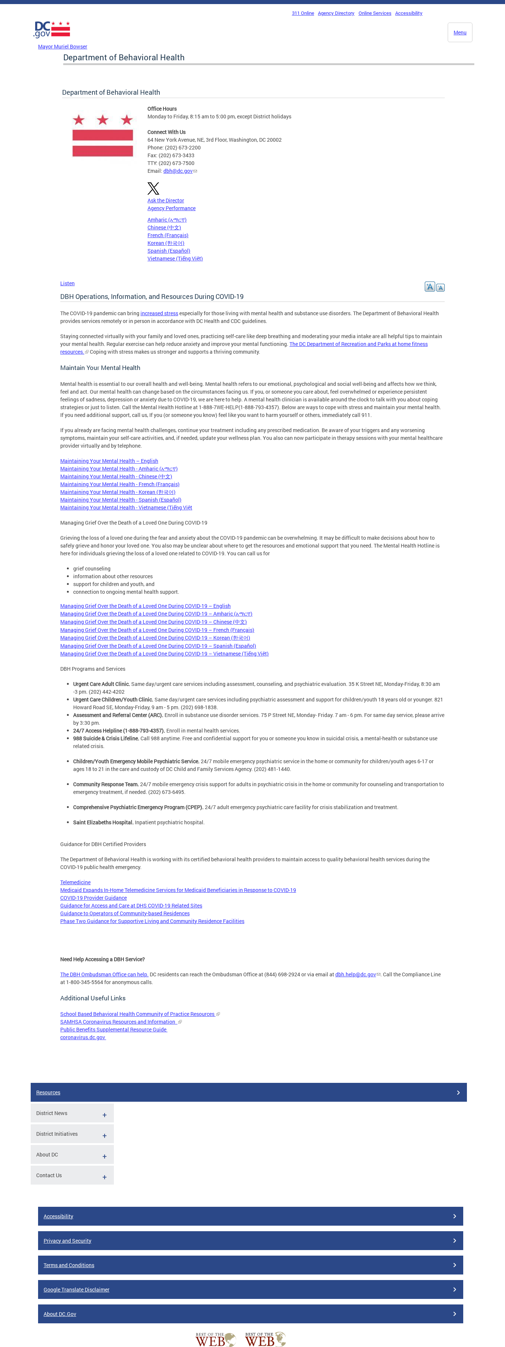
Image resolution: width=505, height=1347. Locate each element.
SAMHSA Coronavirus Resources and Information (118, 1021)
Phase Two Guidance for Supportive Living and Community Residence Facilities (152, 921)
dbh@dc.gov (178, 170)
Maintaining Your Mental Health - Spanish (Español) (121, 499)
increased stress (159, 313)
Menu (460, 32)
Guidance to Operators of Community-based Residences (125, 913)
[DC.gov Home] (51, 40)
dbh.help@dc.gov (355, 974)
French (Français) (168, 235)
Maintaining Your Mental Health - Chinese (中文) (116, 476)
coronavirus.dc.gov (83, 1037)
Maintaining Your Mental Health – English (109, 460)
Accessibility (409, 13)
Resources (48, 1092)
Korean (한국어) (166, 242)
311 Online (303, 13)
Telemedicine (75, 882)
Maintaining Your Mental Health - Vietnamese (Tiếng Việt (126, 507)
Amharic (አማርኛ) (167, 219)
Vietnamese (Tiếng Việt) (175, 258)
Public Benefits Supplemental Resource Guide (113, 1029)
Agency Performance (172, 208)
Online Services (375, 13)
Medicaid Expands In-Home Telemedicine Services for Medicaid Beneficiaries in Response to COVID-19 (178, 889)
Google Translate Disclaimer (76, 1289)
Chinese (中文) (164, 227)
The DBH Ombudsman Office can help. (104, 974)
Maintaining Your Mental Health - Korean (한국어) (118, 491)
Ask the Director (166, 200)
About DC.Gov (60, 1313)
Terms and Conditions (69, 1265)
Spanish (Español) (169, 250)
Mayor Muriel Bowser (62, 46)
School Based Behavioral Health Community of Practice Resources (138, 1013)
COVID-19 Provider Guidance (93, 897)
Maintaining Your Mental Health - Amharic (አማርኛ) (119, 468)
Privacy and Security (67, 1240)
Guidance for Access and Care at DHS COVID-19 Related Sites (131, 905)
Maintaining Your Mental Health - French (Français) (120, 484)
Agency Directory (336, 13)
